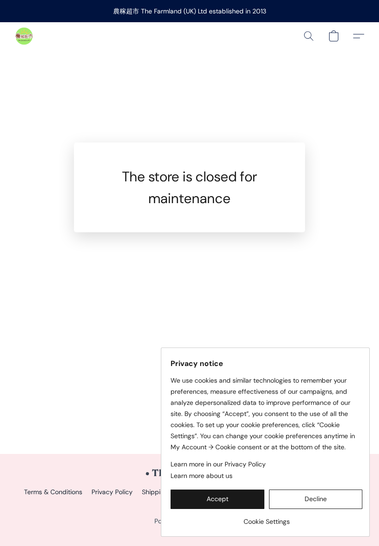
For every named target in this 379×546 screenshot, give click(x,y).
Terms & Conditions (53, 492)
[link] (266, 518)
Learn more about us (201, 476)
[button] (24, 36)
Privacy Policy (112, 492)
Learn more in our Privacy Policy (218, 464)
